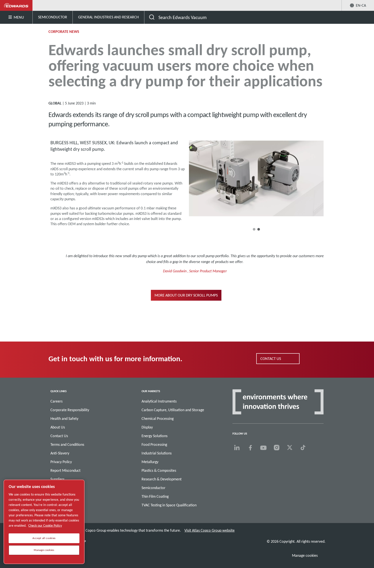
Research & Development (162, 479)
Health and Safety (64, 418)
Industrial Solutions (157, 453)
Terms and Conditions (67, 444)
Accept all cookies (44, 538)
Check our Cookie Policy (45, 525)
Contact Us (59, 435)
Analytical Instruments (159, 401)
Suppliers (57, 479)
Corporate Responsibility (69, 410)
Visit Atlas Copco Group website (209, 530)
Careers (56, 401)
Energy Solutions (155, 435)
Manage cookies (305, 555)
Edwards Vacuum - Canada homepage (16, 5)
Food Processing (154, 444)
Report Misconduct (65, 470)
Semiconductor (153, 487)
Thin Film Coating (155, 496)
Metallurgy (150, 461)
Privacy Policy (61, 461)
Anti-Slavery (59, 453)
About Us (57, 427)
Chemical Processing (158, 418)
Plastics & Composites (159, 470)
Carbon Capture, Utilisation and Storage (173, 410)
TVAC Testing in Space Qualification (169, 505)
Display (147, 427)
